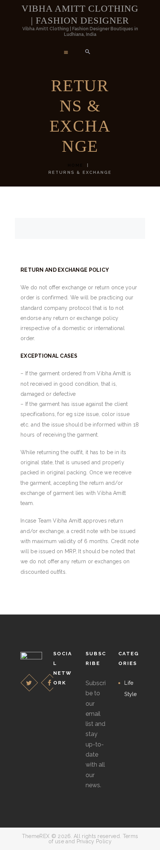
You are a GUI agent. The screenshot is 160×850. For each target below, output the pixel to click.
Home (76, 165)
